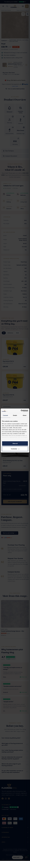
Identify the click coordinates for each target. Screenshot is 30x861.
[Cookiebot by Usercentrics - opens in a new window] (21, 411)
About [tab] (24, 415)
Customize (14, 449)
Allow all (15, 443)
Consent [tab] (5, 415)
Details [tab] (15, 415)
